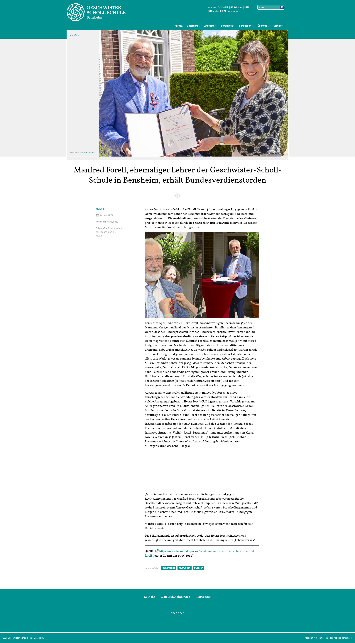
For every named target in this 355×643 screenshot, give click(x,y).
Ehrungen (185, 567)
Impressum (203, 597)
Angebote (209, 25)
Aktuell (178, 25)
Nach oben (177, 613)
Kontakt (212, 7)
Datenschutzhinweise (175, 597)
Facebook (216, 11)
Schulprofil (227, 25)
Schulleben (245, 25)
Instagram (232, 11)
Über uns (262, 25)
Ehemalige (169, 567)
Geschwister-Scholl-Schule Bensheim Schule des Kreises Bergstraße (96, 12)
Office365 (223, 7)
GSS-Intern (236, 7)
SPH (246, 7)
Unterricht (192, 25)
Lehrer (199, 567)
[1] (165, 218)
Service (277, 25)
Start (84, 152)
